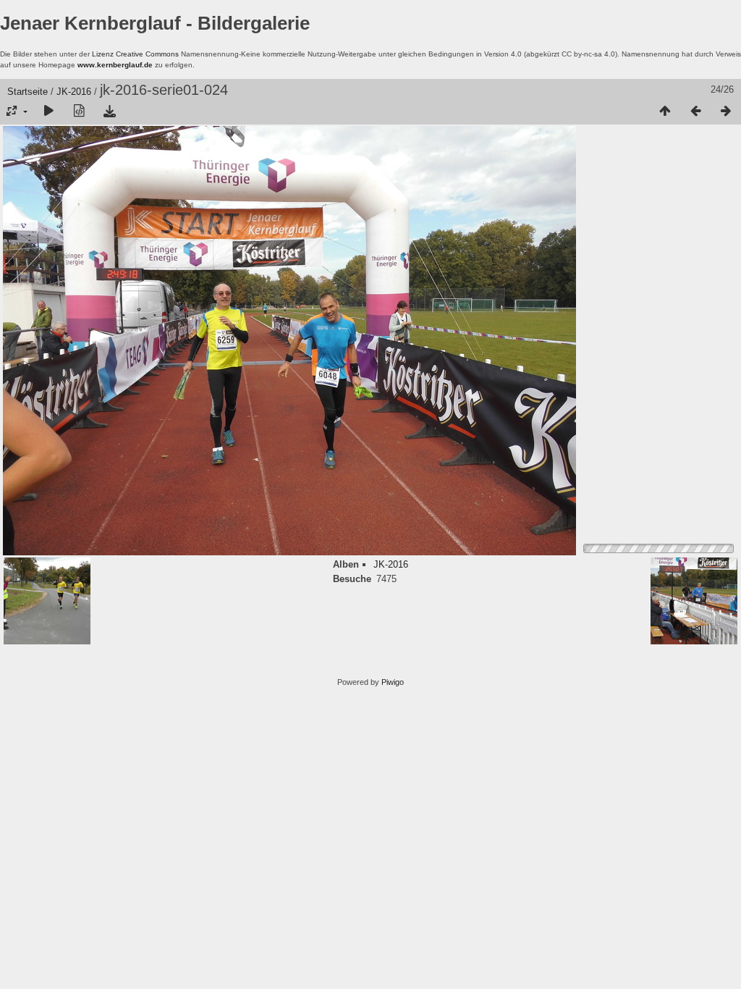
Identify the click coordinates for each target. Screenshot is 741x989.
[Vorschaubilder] (665, 111)
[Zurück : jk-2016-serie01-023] (695, 111)
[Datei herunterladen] (109, 111)
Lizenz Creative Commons (135, 54)
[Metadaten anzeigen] (79, 111)
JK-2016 (73, 91)
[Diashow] (48, 111)
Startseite (27, 91)
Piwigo (392, 682)
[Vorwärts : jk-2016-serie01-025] (726, 111)
